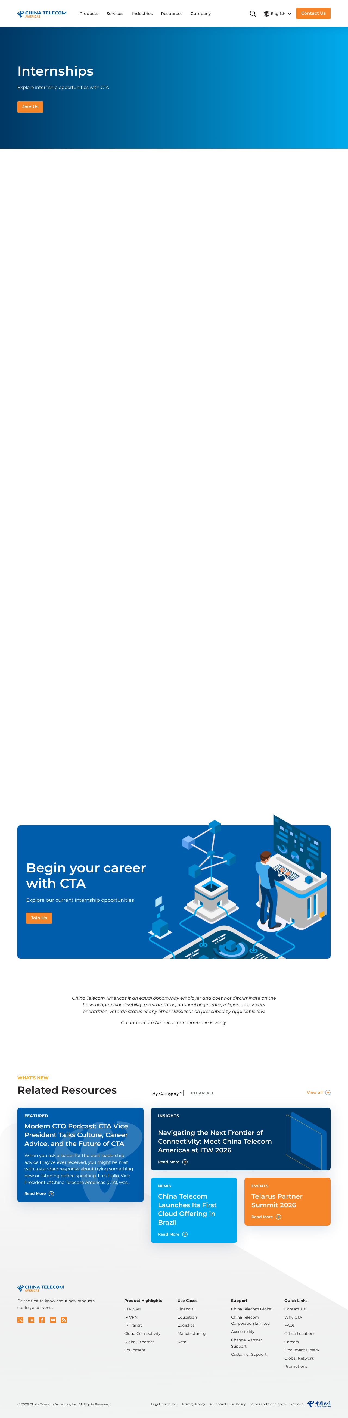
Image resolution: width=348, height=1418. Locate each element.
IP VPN (131, 1317)
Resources (172, 13)
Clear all (202, 1093)
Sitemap (296, 1404)
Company (201, 13)
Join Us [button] (30, 106)
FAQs (289, 1325)
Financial (186, 1309)
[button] (20, 1320)
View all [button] (314, 1092)
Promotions (295, 1366)
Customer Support (249, 1354)
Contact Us (295, 1309)
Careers (291, 1341)
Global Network (299, 1358)
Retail (183, 1341)
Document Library (301, 1350)
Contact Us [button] (313, 13)
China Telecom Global (251, 1309)
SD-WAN (132, 1309)
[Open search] (253, 14)
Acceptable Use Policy (227, 1404)
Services (115, 13)
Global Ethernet (139, 1341)
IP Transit (133, 1325)
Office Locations (299, 1333)
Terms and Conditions (268, 1404)
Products (88, 13)
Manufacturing (192, 1333)
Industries (142, 13)
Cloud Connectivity (142, 1333)
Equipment (134, 1350)
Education (187, 1317)
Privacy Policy (193, 1404)
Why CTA (293, 1317)
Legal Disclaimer (164, 1404)
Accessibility (242, 1331)
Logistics (186, 1325)
